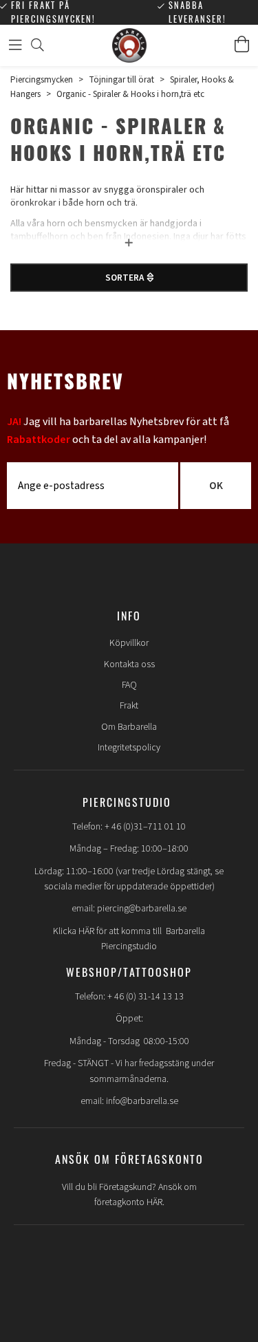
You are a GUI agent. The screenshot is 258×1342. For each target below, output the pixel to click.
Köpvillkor (129, 643)
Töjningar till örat (121, 80)
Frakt (129, 706)
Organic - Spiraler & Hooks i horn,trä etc (130, 94)
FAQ (129, 685)
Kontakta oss (129, 664)
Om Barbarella (129, 727)
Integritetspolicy (129, 748)
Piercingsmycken (41, 80)
